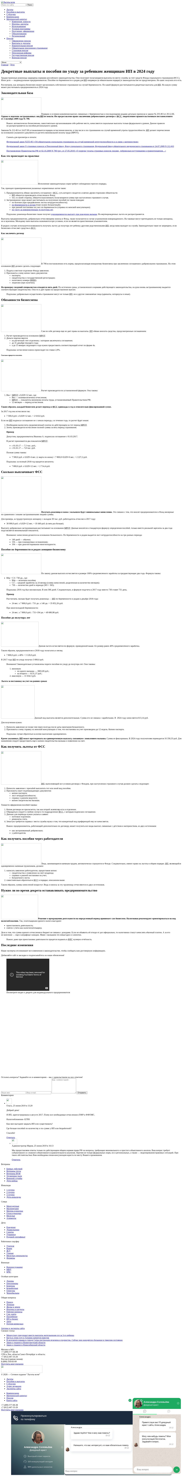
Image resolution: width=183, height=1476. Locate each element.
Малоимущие (12, 1208)
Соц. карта (11, 1314)
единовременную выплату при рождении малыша (74, 214)
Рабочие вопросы (14, 1312)
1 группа (10, 1190)
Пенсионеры (12, 1283)
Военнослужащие (14, 1267)
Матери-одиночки (14, 1211)
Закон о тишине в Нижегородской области (25, 1342)
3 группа (10, 1195)
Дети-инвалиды (13, 1197)
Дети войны (12, 1181)
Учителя (10, 1246)
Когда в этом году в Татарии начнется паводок (27, 1338)
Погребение (11, 1316)
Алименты (11, 1218)
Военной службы (14, 1178)
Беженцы (10, 1286)
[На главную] (8, 2)
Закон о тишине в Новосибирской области (25, 1345)
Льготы (9, 1379)
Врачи (9, 1248)
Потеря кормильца (14, 1324)
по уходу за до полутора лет (32, 210)
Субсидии (11, 1384)
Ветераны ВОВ (13, 1173)
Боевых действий (14, 1169)
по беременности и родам (24, 205)
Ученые (10, 1253)
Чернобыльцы (12, 1293)
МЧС (8, 1272)
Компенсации (12, 1393)
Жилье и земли (13, 1307)
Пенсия (9, 1398)
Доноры (10, 1281)
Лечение (10, 1304)
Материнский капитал (16, 1395)
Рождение (11, 1227)
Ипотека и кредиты (15, 1309)
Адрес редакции (13, 1386)
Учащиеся (11, 1234)
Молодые (10, 1216)
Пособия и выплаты (15, 1381)
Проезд (9, 1302)
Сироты (10, 1232)
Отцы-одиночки (13, 1213)
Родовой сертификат (15, 1237)
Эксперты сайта (13, 1389)
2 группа (10, 1192)
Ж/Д (8, 1251)
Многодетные (12, 1206)
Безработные (12, 1288)
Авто (8, 1321)
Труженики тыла (14, 1176)
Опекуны (10, 1291)
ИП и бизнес (12, 1319)
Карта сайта (11, 1400)
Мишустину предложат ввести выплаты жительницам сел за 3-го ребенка (40, 1335)
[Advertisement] (81, 1036)
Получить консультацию (12, 1364)
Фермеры (10, 1258)
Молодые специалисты (17, 1256)
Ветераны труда (13, 1171)
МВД (8, 1269)
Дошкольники (12, 1230)
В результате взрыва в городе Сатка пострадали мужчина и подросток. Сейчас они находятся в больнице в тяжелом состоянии (64, 1340)
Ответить (10, 1137)
